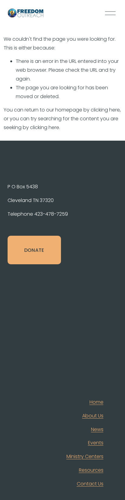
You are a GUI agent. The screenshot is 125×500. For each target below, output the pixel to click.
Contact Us (90, 483)
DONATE (34, 250)
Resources (91, 470)
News (97, 429)
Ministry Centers (84, 456)
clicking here (105, 109)
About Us (92, 415)
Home (96, 402)
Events (95, 442)
